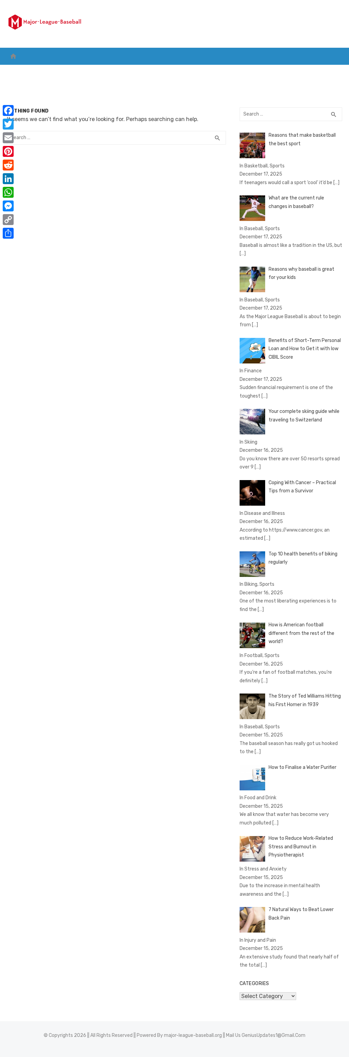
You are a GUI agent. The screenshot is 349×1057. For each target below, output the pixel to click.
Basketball (48, 72)
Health (242, 72)
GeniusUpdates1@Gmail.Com (273, 1035)
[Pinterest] (8, 151)
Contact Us (314, 72)
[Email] (8, 138)
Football (115, 72)
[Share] (8, 233)
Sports (209, 72)
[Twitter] (8, 124)
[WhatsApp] (8, 192)
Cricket (83, 72)
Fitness (275, 72)
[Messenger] (8, 206)
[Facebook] (8, 110)
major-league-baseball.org (193, 1035)
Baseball (177, 72)
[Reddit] (8, 165)
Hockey (146, 72)
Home (17, 72)
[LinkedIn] (8, 178)
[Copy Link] (8, 219)
